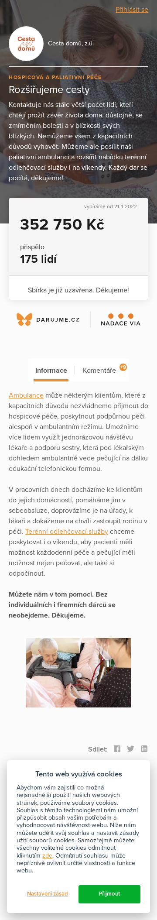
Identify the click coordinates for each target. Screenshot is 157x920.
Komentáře (104, 369)
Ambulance (26, 395)
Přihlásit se (132, 9)
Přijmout (109, 893)
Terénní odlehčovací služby (66, 531)
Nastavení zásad (47, 893)
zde (47, 855)
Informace (51, 370)
